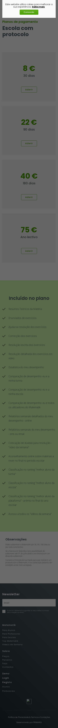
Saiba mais (38, 6)
